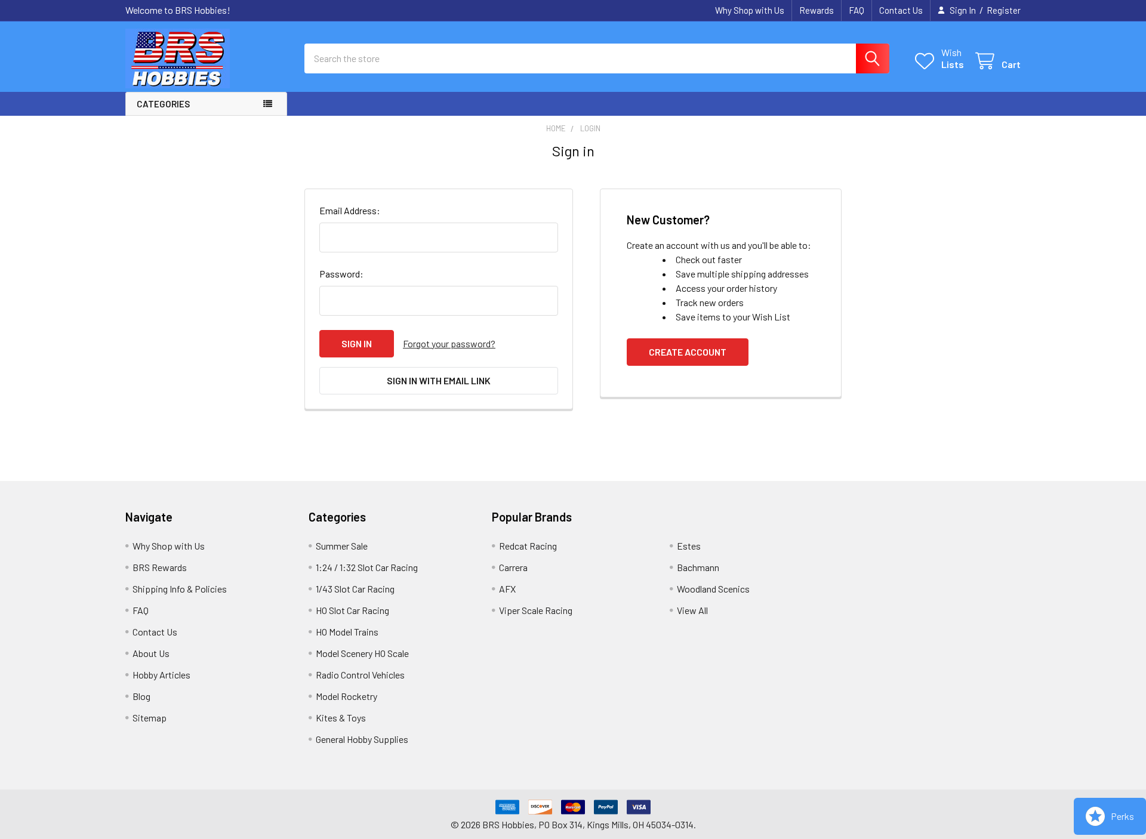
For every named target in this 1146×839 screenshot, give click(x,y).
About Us (151, 653)
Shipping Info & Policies (180, 588)
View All (692, 610)
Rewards (816, 10)
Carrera (513, 567)
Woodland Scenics (713, 588)
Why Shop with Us (749, 10)
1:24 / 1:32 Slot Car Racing (367, 567)
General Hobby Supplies (362, 739)
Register (1004, 10)
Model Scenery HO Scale (362, 653)
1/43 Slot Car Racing (355, 588)
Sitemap (150, 717)
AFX (507, 588)
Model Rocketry (346, 696)
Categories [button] (163, 103)
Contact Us (901, 10)
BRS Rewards (160, 567)
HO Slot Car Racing (352, 610)
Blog (141, 696)
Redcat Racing (528, 545)
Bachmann (698, 567)
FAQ (856, 10)
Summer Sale (342, 545)
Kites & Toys (341, 717)
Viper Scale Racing (535, 610)
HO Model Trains (347, 631)
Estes (689, 545)
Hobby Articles (161, 674)
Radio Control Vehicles (360, 674)
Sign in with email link (439, 380)
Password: (341, 273)
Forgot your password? (449, 343)
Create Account (687, 351)
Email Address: (349, 210)
